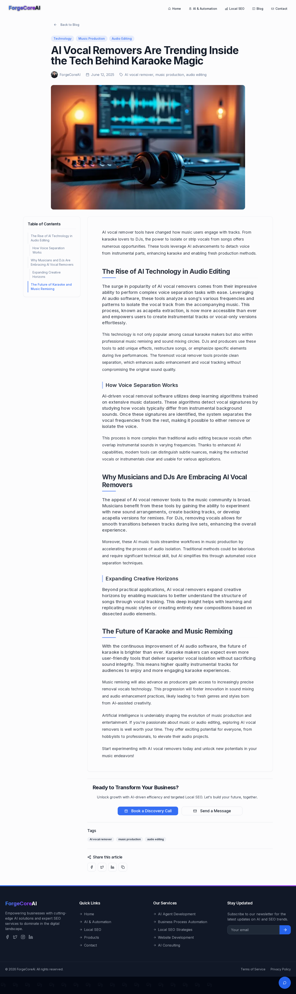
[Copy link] (123, 867)
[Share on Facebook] (91, 867)
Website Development (176, 937)
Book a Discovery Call (151, 811)
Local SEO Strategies (175, 929)
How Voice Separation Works (49, 250)
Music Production (91, 38)
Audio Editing (122, 38)
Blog (260, 8)
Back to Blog (69, 24)
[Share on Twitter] (102, 867)
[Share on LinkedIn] (112, 867)
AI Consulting (169, 945)
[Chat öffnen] (285, 983)
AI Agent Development (176, 914)
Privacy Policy (281, 969)
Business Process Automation (182, 922)
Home (176, 8)
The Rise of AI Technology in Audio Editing (51, 238)
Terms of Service (253, 969)
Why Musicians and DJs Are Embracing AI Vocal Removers (52, 262)
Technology (63, 38)
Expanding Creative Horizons (47, 274)
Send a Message (215, 811)
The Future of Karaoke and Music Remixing (51, 287)
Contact (281, 8)
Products (91, 937)
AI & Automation (205, 8)
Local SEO (236, 8)
